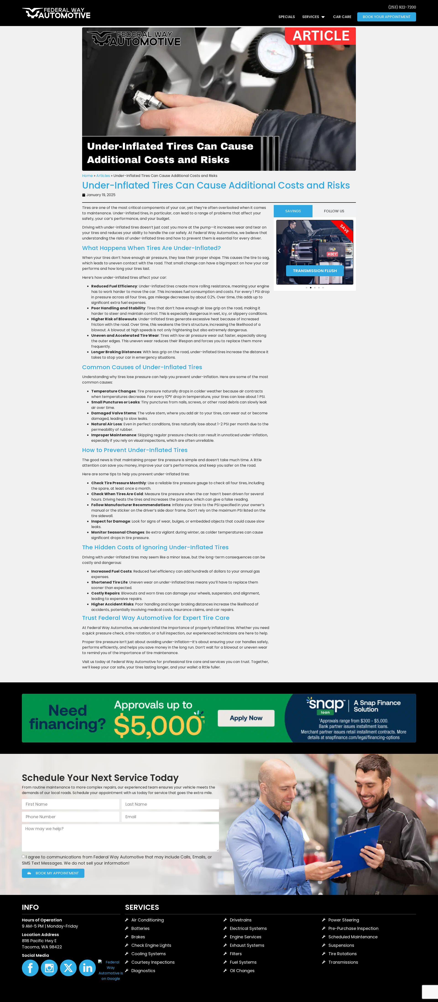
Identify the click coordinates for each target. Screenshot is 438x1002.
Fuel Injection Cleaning (315, 269)
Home (87, 175)
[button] (279, 251)
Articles (103, 175)
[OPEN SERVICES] (323, 17)
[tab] (293, 211)
